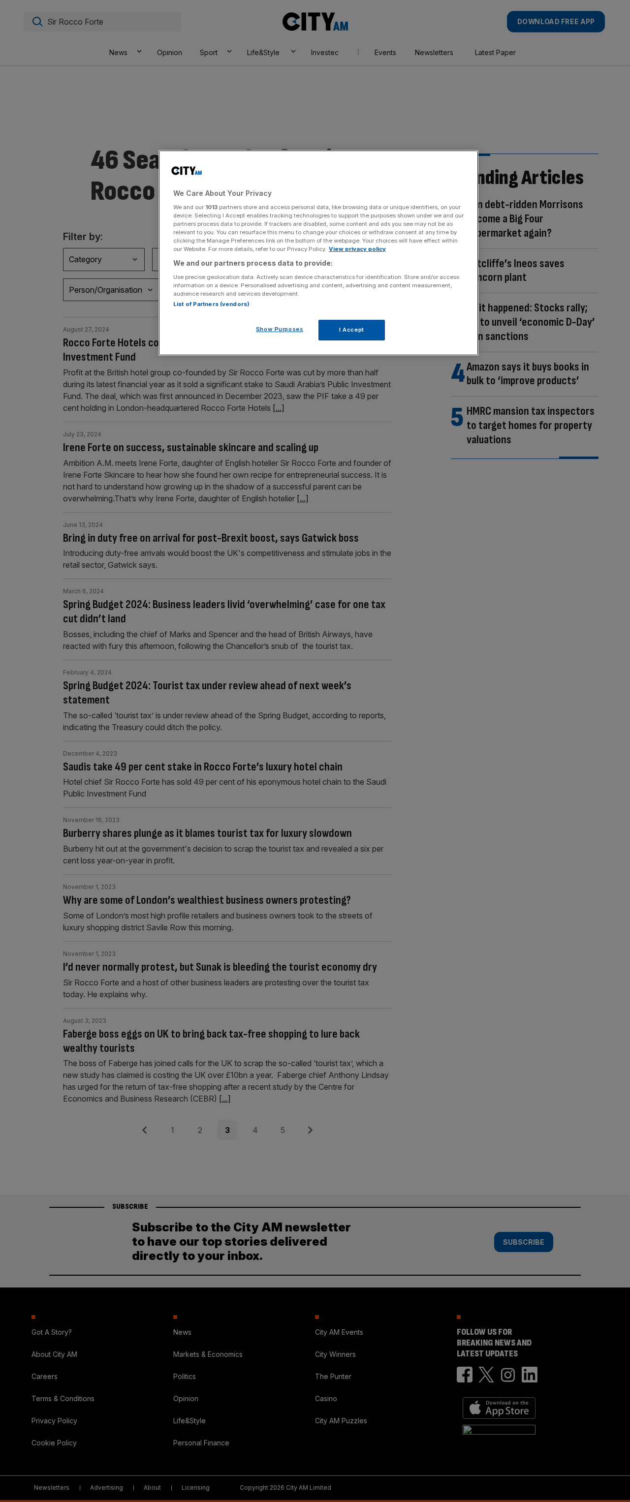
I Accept (351, 329)
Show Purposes (279, 329)
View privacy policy (357, 248)
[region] (318, 253)
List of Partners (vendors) (211, 304)
